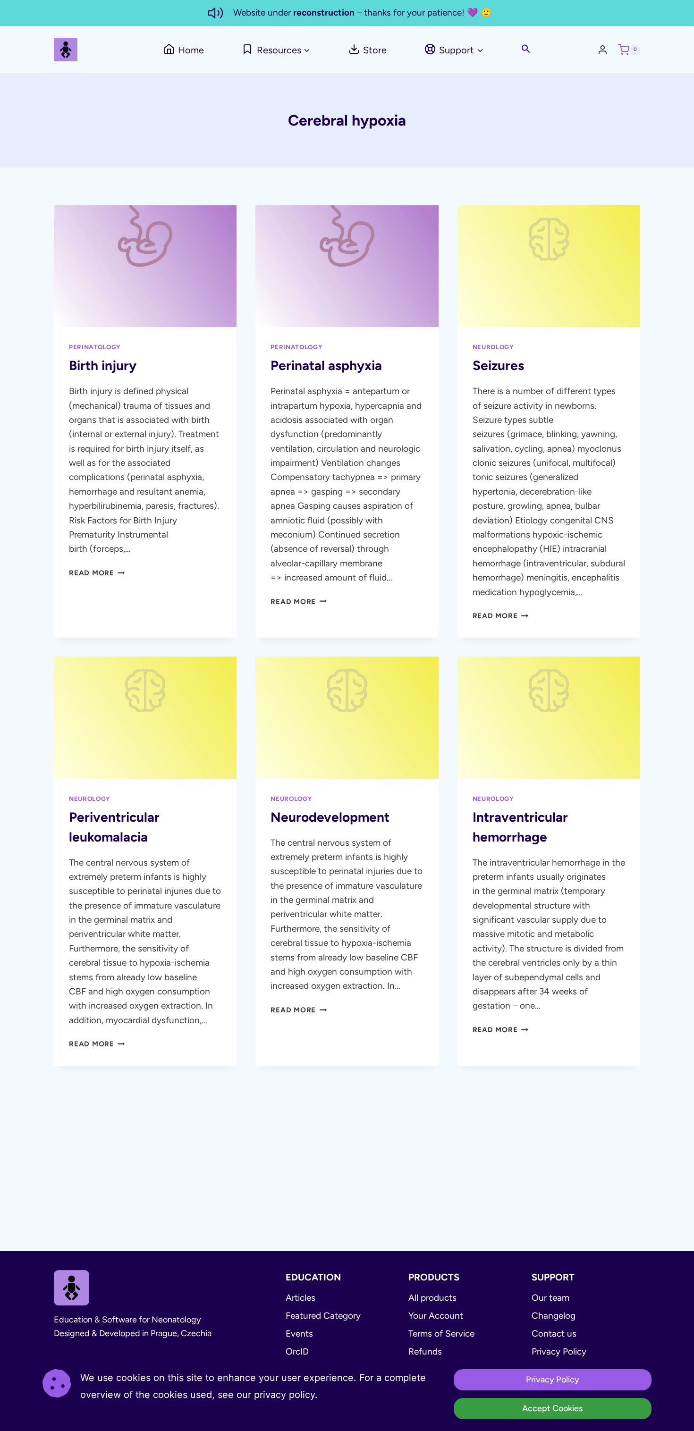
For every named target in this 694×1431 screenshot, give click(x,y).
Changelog (554, 1315)
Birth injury (102, 365)
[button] (526, 49)
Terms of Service (441, 1333)
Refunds (425, 1351)
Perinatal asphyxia (326, 365)
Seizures (498, 365)
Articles (300, 1297)
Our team (550, 1297)
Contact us (554, 1333)
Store (375, 50)
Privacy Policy (559, 1351)
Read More (97, 573)
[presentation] (145, 266)
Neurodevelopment (330, 817)
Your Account (435, 1315)
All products (432, 1297)
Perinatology (95, 347)
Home (191, 50)
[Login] (605, 49)
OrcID (297, 1351)
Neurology (493, 347)
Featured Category (323, 1315)
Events (299, 1333)
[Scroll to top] (658, 1414)
